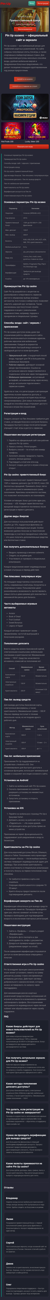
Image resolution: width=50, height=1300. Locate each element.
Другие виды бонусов (12, 175)
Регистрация (43, 3)
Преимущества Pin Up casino (15, 159)
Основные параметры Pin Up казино (18, 155)
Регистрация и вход (12, 167)
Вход (32, 3)
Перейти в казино (25, 79)
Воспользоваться (25, 29)
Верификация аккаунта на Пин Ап (17, 192)
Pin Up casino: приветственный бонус (18, 171)
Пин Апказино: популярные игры (35, 175)
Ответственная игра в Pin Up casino (18, 196)
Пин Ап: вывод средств (31, 179)
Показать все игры (25, 147)
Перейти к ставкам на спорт (24, 86)
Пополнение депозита (12, 179)
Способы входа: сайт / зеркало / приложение (22, 163)
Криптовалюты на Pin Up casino (16, 187)
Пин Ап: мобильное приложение (16, 183)
